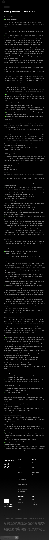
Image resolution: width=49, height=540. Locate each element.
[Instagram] (8, 463)
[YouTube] (8, 466)
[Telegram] (5, 466)
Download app (7, 508)
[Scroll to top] (47, 537)
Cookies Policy (6, 538)
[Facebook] (5, 463)
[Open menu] (3, 1)
